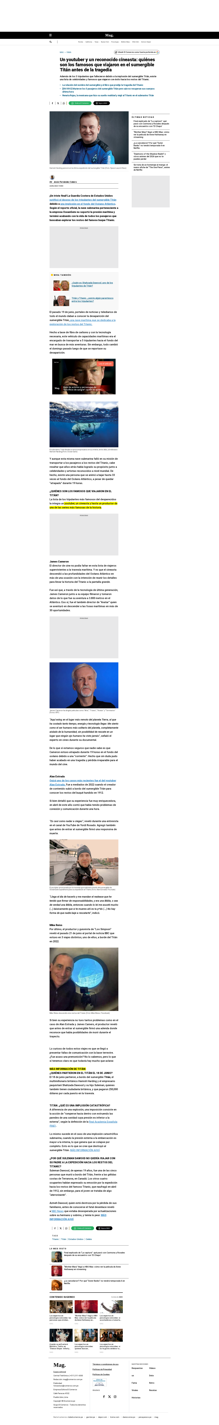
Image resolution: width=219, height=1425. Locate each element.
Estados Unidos (75, 1239)
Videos (152, 1368)
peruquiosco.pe (145, 1417)
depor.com (102, 1417)
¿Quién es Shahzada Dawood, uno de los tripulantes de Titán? (92, 284)
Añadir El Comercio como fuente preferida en (137, 52)
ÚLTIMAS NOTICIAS (143, 117)
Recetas (153, 1390)
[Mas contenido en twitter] (109, 1396)
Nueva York (105, 42)
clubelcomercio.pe (75, 1417)
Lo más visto (58, 1249)
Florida (80, 42)
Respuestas (137, 1368)
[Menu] (51, 35)
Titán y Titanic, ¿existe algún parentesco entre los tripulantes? (92, 299)
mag (156, 1417)
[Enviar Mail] (51, 182)
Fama (134, 1383)
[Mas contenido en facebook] (104, 1396)
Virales (135, 1390)
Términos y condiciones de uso (105, 1364)
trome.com (115, 1417)
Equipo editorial (59, 1372)
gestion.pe (90, 1417)
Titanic (55, 1239)
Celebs (89, 1239)
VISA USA (135, 42)
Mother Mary (125, 42)
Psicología (115, 42)
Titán (63, 1239)
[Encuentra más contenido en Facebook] (52, 103)
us (133, 1375)
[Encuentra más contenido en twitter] (58, 103)
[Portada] (59, 1369)
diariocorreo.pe (129, 1417)
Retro (151, 1383)
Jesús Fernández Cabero (65, 182)
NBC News (58, 1211)
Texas (96, 42)
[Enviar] (50, 42)
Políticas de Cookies (101, 1374)
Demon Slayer (146, 42)
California (88, 42)
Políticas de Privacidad (102, 1369)
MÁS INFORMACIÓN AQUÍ (85, 1150)
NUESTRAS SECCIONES (140, 1364)
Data (151, 1375)
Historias (136, 1397)
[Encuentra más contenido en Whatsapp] (64, 103)
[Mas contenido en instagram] (115, 1396)
